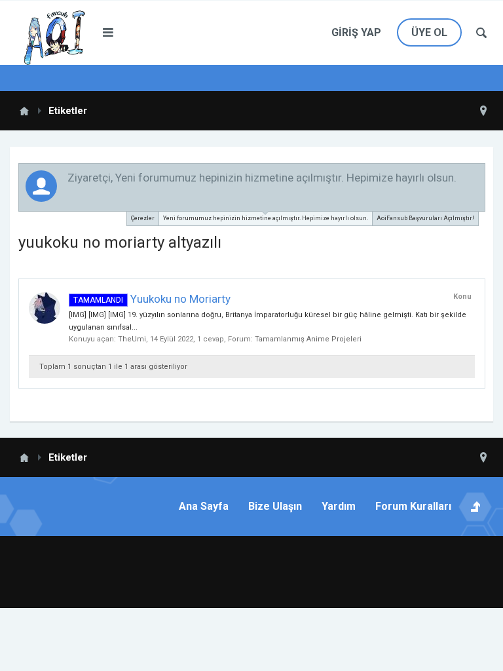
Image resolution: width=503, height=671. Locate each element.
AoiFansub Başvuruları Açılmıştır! (425, 218)
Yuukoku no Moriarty (152, 298)
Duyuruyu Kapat (476, 177)
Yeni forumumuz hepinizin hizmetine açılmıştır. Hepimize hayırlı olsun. (265, 218)
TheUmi (132, 339)
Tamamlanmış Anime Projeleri (308, 339)
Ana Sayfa (204, 506)
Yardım (339, 506)
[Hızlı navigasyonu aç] (483, 110)
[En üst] (440, 633)
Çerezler (143, 218)
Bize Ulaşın (275, 506)
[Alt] (472, 633)
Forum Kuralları (413, 506)
